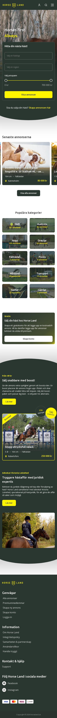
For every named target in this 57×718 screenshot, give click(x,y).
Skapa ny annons (12, 607)
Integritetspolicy (11, 637)
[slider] (6, 80)
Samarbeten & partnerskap (17, 641)
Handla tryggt (10, 651)
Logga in (7, 617)
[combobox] (28, 55)
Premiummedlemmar (13, 602)
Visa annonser (28, 94)
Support (6, 666)
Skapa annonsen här (40, 107)
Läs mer (9, 402)
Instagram (13, 689)
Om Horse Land (11, 632)
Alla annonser (10, 598)
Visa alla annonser (28, 193)
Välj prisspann (11, 75)
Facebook (13, 683)
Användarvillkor (11, 646)
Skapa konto (28, 339)
